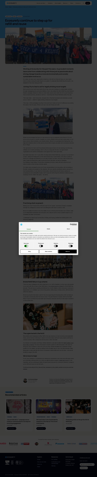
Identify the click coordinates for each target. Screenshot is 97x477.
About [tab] (68, 228)
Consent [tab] (29, 229)
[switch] (41, 246)
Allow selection (48, 251)
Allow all (67, 251)
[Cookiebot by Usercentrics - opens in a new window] (71, 225)
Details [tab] (48, 228)
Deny (29, 251)
